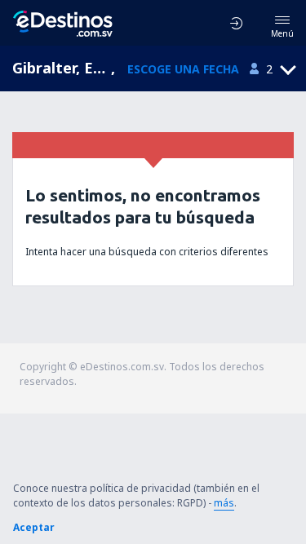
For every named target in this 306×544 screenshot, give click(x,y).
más (224, 503)
